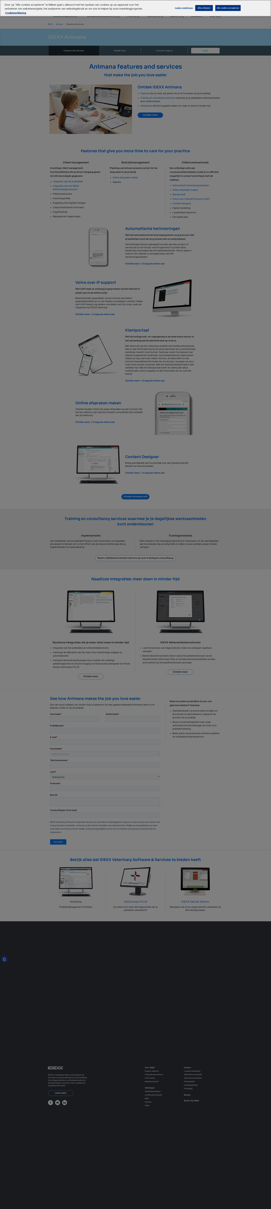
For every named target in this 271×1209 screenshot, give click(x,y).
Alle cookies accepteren (228, 8)
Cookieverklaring (15, 13)
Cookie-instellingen (184, 8)
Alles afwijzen (204, 8)
